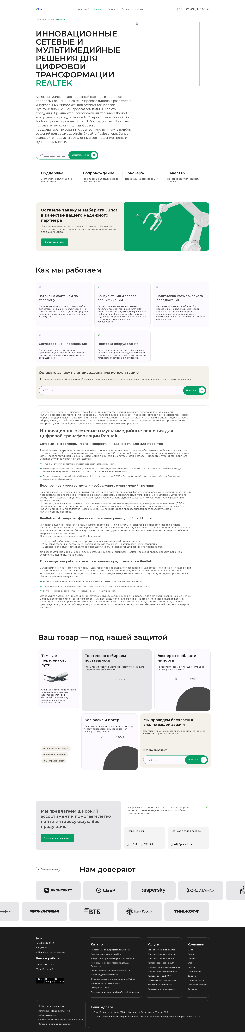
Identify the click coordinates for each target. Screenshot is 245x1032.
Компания (81, 9)
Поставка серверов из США (161, 963)
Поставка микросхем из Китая (162, 971)
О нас (190, 950)
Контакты (140, 9)
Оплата (126, 9)
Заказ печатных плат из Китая (162, 980)
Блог (190, 963)
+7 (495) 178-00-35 (197, 9)
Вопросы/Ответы (196, 980)
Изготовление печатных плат (161, 989)
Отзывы (191, 967)
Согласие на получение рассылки (54, 1024)
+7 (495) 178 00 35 (143, 844)
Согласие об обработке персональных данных (60, 1019)
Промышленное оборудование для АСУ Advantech (110, 964)
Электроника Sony (100, 988)
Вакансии (192, 976)
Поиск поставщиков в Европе (162, 954)
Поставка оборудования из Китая (164, 967)
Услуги (111, 9)
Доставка (192, 958)
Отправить (191, 390)
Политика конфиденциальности (54, 1011)
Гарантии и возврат (197, 984)
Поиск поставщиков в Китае (161, 950)
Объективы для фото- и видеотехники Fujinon (113, 979)
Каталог (98, 9)
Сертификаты (194, 971)
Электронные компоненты (160, 984)
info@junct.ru (43, 947)
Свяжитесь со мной (80, 155)
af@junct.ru (183, 844)
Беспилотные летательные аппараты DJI (110, 970)
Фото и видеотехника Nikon (104, 975)
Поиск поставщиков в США (161, 958)
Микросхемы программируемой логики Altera (113, 958)
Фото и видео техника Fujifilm (105, 983)
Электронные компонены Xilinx (106, 954)
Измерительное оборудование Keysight (110, 950)
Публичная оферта (47, 1015)
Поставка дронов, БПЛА (159, 976)
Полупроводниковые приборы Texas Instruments (115, 992)
